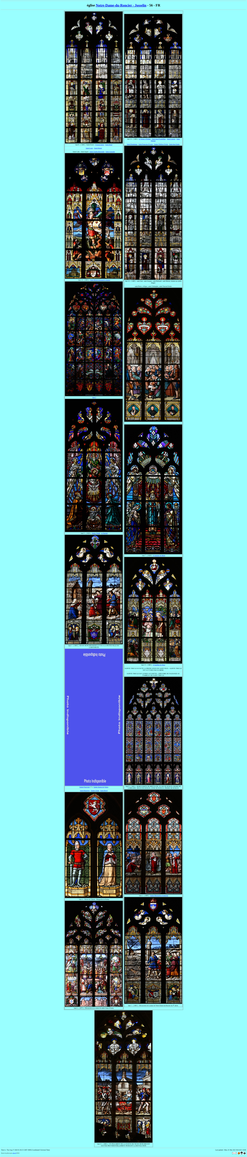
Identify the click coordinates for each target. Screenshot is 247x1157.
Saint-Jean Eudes (174, 144)
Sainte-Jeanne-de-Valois (101, 787)
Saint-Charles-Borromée (97, 152)
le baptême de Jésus (159, 665)
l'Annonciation (99, 145)
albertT (14, 1153)
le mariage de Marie (159, 555)
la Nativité (104, 533)
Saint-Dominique (132, 144)
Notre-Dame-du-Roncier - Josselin (121, 5)
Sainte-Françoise (84, 787)
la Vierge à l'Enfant (145, 139)
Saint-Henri (108, 145)
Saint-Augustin (110, 152)
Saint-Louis (89, 148)
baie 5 (94, 397)
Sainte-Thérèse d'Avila (161, 144)
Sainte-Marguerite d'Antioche (159, 895)
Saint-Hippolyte (85, 790)
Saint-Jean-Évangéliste (159, 139)
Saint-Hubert (98, 148)
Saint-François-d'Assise (146, 144)
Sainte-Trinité (96, 533)
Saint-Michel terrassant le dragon (100, 280)
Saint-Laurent (171, 139)
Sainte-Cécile (95, 790)
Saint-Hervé (104, 790)
